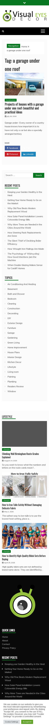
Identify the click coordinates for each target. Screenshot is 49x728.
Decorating (12, 313)
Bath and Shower (16, 293)
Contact (6, 644)
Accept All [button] (27, 722)
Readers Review (15, 386)
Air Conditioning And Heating (21, 284)
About (5, 640)
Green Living (13, 342)
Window (11, 391)
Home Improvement (17, 347)
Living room (13, 371)
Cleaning (11, 303)
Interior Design (14, 357)
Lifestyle (11, 367)
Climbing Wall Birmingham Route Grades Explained (20, 455)
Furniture (11, 328)
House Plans (13, 352)
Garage (11, 332)
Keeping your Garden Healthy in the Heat (25, 664)
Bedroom (11, 298)
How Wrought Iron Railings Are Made (25, 248)
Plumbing (11, 381)
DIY (9, 318)
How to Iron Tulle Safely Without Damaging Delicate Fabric (22, 506)
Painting (11, 376)
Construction (11, 100)
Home (5, 636)
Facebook (13, 148)
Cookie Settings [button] (11, 722)
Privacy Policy (9, 648)
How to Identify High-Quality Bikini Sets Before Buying (24, 557)
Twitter (29, 148)
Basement (12, 289)
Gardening (12, 337)
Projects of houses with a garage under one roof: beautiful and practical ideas (24, 108)
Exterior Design (14, 323)
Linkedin (29, 154)
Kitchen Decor (14, 362)
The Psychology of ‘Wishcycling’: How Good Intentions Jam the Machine (23, 257)
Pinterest (13, 154)
